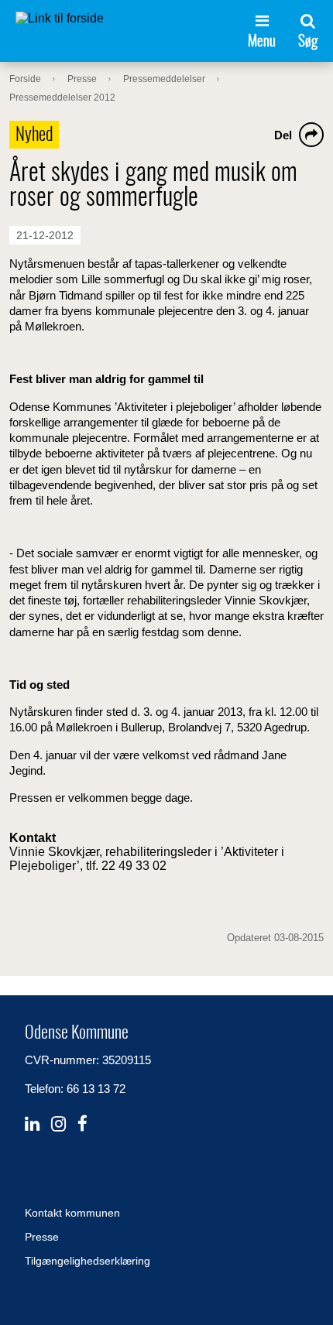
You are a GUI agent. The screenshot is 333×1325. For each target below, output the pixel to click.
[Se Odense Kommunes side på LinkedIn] (32, 1124)
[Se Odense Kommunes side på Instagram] (58, 1124)
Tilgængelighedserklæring (87, 1261)
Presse (42, 1237)
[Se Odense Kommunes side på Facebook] (82, 1124)
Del (283, 135)
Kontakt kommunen (72, 1213)
